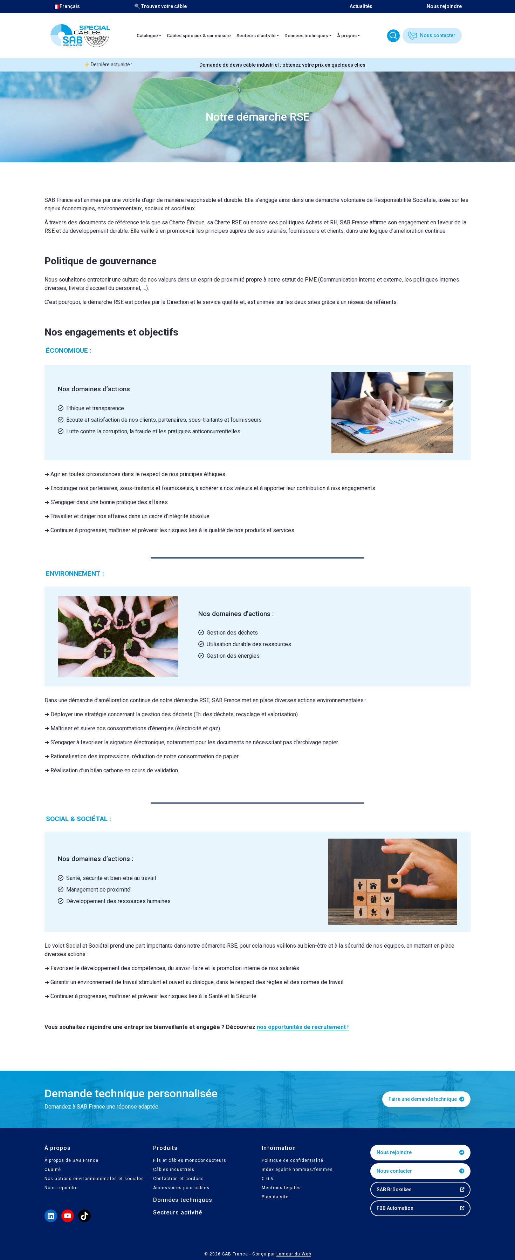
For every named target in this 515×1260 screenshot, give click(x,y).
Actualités (361, 6)
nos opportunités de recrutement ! (303, 1027)
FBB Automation (395, 1208)
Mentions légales (281, 1187)
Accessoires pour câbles (181, 1187)
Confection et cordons (178, 1178)
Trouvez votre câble (393, 35)
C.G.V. (268, 1178)
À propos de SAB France (71, 1160)
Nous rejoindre (444, 6)
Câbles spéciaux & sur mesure (199, 35)
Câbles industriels (173, 1169)
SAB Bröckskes (394, 1189)
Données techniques (306, 35)
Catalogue (147, 35)
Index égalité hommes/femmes (297, 1169)
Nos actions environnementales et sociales (94, 1178)
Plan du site (275, 1196)
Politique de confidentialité (292, 1160)
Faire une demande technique (423, 1099)
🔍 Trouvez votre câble (160, 6)
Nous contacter (437, 35)
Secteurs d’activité (256, 35)
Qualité (52, 1169)
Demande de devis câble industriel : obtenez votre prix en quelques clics (282, 65)
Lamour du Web (293, 1254)
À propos (347, 35)
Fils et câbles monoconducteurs (189, 1160)
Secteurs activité (177, 1212)
